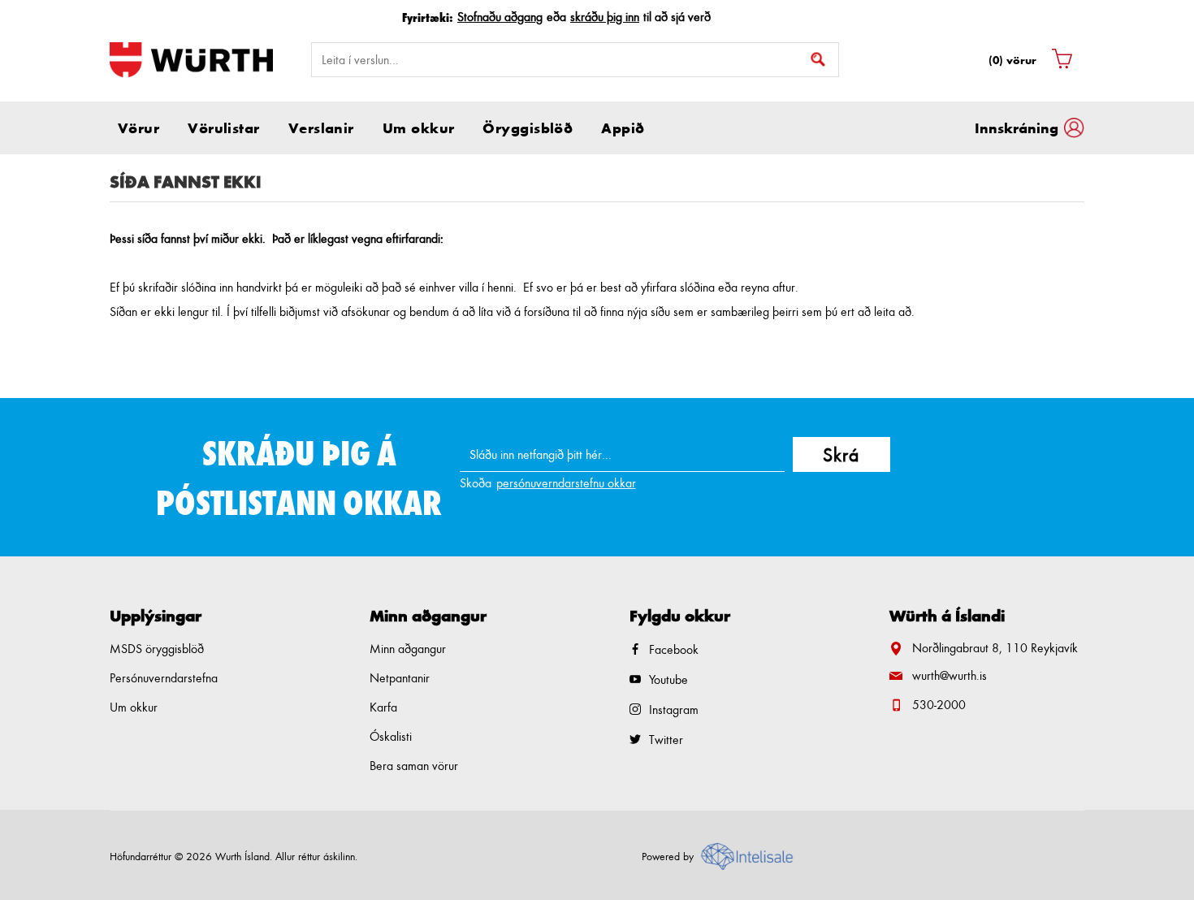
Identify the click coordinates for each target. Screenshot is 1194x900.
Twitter (666, 739)
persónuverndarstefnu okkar (566, 483)
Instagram (674, 709)
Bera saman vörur (414, 765)
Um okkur (134, 707)
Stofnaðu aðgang (500, 16)
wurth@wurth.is (949, 675)
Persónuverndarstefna (164, 678)
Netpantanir (400, 678)
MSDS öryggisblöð (157, 648)
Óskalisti (391, 736)
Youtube (668, 679)
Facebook (674, 649)
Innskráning (1016, 127)
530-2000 (939, 704)
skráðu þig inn (604, 16)
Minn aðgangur (408, 648)
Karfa (383, 707)
